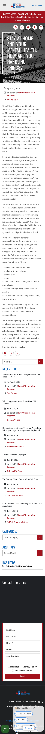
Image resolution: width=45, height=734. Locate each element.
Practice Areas (29, 701)
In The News (12, 99)
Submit (22, 676)
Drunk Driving (13, 420)
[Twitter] (11, 353)
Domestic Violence (15, 446)
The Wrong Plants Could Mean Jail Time (20, 479)
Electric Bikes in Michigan (14, 454)
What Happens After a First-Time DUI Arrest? (19, 402)
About (18, 701)
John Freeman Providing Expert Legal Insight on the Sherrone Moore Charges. (22, 17)
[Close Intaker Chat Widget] (42, 702)
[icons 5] (41, 27)
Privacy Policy (30, 666)
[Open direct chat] (38, 702)
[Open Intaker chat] (17, 733)
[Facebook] (4, 353)
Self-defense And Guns (17, 522)
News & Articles (13, 706)
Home (11, 701)
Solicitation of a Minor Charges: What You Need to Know (21, 375)
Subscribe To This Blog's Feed (19, 566)
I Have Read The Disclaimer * (23, 670)
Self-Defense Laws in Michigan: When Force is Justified (22, 504)
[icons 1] (15, 27)
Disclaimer (13, 666)
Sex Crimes (12, 393)
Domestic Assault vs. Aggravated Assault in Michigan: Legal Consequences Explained (21, 429)
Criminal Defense (15, 471)
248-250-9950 (36, 6)
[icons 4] (34, 27)
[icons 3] (28, 27)
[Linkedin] (17, 353)
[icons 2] (22, 27)
